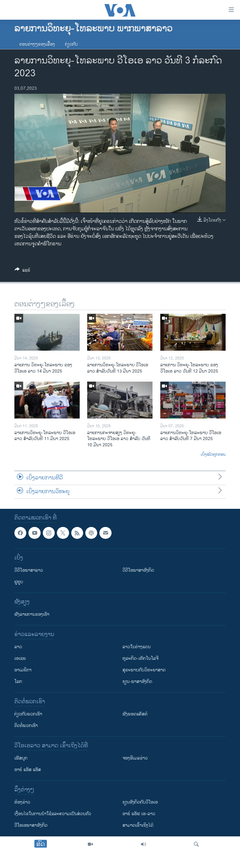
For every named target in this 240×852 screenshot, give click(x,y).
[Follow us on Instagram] (49, 533)
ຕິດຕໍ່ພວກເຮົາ (26, 725)
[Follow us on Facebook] (20, 533)
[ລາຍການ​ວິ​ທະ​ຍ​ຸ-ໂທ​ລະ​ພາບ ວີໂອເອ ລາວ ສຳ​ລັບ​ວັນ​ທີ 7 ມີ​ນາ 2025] (193, 400)
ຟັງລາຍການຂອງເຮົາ (31, 614)
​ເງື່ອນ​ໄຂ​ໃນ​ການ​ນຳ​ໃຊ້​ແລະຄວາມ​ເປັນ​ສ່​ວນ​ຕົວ (52, 813)
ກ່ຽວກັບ (71, 44)
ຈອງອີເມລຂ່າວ (135, 758)
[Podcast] (91, 533)
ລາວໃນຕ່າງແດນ (136, 647)
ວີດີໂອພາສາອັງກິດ (138, 570)
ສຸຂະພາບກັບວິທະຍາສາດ (144, 670)
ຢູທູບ (18, 582)
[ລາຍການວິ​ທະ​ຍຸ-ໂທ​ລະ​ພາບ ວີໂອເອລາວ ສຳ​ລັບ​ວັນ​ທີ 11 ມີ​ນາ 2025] (47, 400)
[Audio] (143, 844)
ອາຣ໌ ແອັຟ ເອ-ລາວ (138, 813)
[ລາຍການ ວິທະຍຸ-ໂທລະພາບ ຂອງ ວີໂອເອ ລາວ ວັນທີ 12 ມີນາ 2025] (193, 332)
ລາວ (18, 647)
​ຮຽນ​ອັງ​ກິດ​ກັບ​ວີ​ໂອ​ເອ (140, 802)
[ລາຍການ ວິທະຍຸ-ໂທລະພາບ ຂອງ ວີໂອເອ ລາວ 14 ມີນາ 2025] (47, 332)
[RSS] (77, 533)
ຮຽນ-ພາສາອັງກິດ (137, 681)
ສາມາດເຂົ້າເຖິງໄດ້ (137, 825)
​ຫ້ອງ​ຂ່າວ (22, 802)
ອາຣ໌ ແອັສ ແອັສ (27, 769)
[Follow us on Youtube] (34, 533)
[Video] (90, 844)
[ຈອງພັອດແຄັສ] (105, 533)
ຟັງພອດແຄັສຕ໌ (135, 714)
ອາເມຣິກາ (23, 670)
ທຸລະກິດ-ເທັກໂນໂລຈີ (140, 658)
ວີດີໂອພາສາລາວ (28, 570)
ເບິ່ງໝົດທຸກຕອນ (213, 455)
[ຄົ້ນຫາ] (196, 844)
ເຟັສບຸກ (21, 758)
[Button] (22, 271)
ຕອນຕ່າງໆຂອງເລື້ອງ (37, 44)
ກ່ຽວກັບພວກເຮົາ (28, 714)
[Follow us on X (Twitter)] (63, 533)
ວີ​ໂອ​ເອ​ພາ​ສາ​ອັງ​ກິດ (31, 825)
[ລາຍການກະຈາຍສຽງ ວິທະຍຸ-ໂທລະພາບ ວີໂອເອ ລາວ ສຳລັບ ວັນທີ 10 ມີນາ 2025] (119, 400)
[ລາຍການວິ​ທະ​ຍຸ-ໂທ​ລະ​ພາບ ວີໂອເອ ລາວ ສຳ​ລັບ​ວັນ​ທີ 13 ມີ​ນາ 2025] (119, 332)
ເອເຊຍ (20, 658)
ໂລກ (18, 681)
